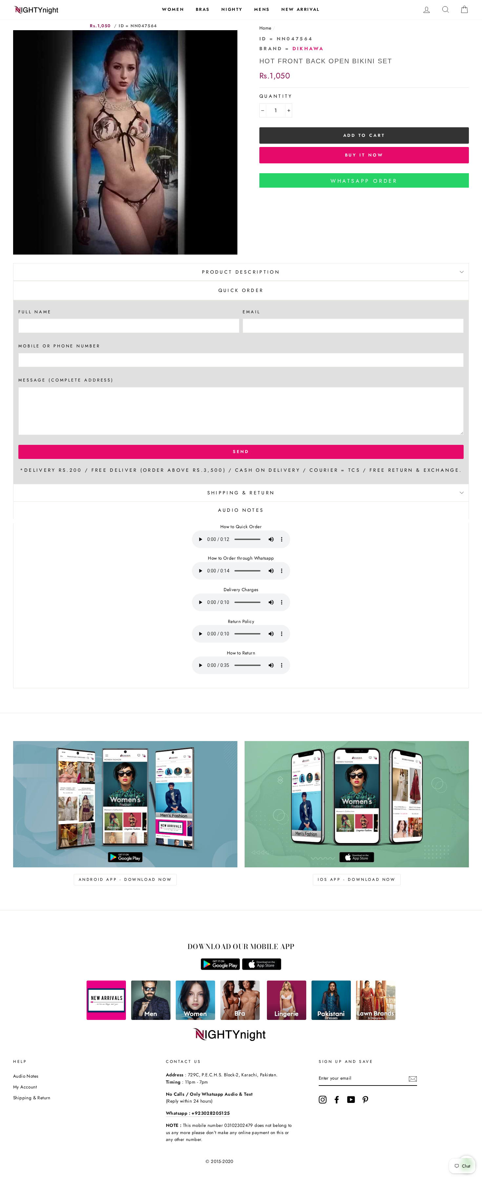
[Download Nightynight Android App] (220, 968)
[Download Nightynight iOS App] (261, 968)
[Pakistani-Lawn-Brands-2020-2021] (375, 1018)
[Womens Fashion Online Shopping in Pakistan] (195, 1018)
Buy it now (364, 155)
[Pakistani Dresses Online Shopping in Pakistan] (331, 1018)
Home (265, 28)
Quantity (276, 96)
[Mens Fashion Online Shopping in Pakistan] (151, 1018)
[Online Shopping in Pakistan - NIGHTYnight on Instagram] (323, 1100)
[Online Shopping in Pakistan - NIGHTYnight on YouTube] (351, 1100)
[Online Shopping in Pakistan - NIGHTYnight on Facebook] (337, 1100)
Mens (262, 9)
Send (241, 451)
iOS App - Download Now (356, 879)
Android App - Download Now (125, 879)
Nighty (232, 9)
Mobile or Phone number (59, 346)
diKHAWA (308, 48)
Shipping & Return (241, 492)
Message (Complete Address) (66, 380)
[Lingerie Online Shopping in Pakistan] (286, 1018)
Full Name (34, 312)
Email (251, 312)
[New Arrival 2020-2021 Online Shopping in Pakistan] (106, 1018)
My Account (25, 1087)
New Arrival (300, 9)
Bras (203, 9)
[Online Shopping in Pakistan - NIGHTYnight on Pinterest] (365, 1100)
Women (173, 9)
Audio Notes (25, 1076)
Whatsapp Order (364, 181)
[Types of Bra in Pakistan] (240, 1018)
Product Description (241, 272)
